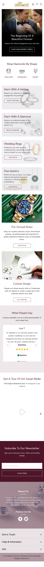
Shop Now (13, 157)
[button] (22, 534)
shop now (22, 246)
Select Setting (13, 101)
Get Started (22, 300)
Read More (22, 345)
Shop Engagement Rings (22, 49)
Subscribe (22, 473)
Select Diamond (12, 130)
